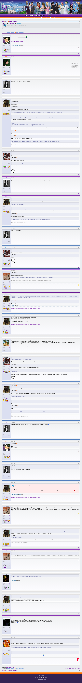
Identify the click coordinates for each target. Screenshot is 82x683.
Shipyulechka (18, 45)
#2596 (78, 550)
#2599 (78, 616)
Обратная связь (56, 17)
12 (9, 284)
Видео (40, 15)
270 (9, 453)
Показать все (6, 51)
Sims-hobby (13, 45)
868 (9, 583)
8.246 (9, 209)
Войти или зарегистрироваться (77, 0)
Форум (31, 15)
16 (9, 47)
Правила (48, 17)
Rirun (14, 494)
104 (15, 668)
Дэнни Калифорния (14, 282)
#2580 (78, 177)
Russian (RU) (7, 672)
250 (9, 162)
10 (9, 189)
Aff (6, 270)
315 (9, 282)
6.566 (9, 369)
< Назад (8, 668)
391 (9, 626)
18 (9, 70)
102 (12, 668)
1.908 (9, 515)
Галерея (36, 15)
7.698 (9, 44)
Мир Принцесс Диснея (28, 308)
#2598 (78, 593)
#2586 (78, 315)
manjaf (6, 196)
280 (9, 68)
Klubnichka (6, 338)
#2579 (78, 150)
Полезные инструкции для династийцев (17, 41)
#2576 (78, 56)
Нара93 (16, 45)
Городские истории (18, 308)
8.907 (9, 454)
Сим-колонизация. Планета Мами (35, 308)
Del (6, 637)
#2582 (78, 228)
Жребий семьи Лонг (23, 308)
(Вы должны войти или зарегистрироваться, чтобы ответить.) (72, 668)
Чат (35, 17)
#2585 (78, 293)
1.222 (9, 629)
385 (9, 649)
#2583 (78, 247)
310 (9, 109)
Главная (27, 15)
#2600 (78, 637)
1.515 (9, 161)
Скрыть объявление (79, 23)
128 (9, 89)
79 (9, 350)
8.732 (9, 206)
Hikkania (13, 494)
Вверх (78, 53)
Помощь (51, 17)
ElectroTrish (16, 494)
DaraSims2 (3, 672)
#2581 (78, 196)
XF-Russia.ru (42, 675)
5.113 (9, 66)
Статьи (44, 15)
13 (9, 329)
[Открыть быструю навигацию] (79, 21)
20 (9, 92)
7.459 (9, 648)
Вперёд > (22, 668)
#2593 (78, 482)
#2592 (78, 463)
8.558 (9, 518)
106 (9, 347)
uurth (6, 616)
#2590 (78, 422)
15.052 (9, 69)
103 (13, 668)
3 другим (20, 494)
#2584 (78, 270)
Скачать (49, 15)
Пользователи (43, 17)
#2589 (78, 383)
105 (16, 668)
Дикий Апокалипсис (13, 308)
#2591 (78, 441)
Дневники (38, 17)
